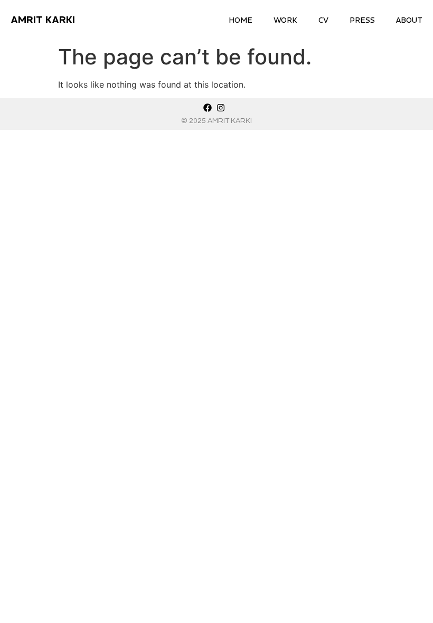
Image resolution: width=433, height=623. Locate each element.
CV (323, 20)
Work (285, 20)
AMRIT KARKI (43, 20)
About (409, 20)
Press (362, 20)
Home (240, 20)
